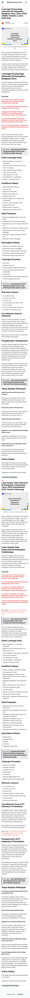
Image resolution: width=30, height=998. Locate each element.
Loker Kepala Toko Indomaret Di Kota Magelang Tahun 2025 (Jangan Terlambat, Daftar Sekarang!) (14, 833)
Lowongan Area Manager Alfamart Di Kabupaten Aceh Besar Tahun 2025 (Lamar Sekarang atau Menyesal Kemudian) (15, 120)
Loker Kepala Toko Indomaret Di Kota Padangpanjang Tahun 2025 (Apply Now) (14, 612)
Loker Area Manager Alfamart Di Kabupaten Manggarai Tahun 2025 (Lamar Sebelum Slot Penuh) (15, 127)
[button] (26, 2)
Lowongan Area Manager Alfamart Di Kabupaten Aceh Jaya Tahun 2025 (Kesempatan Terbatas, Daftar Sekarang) (14, 113)
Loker (3, 480)
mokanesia (7, 22)
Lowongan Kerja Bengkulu (10, 477)
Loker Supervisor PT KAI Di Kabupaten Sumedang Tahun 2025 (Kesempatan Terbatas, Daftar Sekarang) (13, 101)
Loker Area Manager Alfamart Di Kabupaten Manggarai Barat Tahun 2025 (15, 107)
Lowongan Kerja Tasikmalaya (11, 985)
